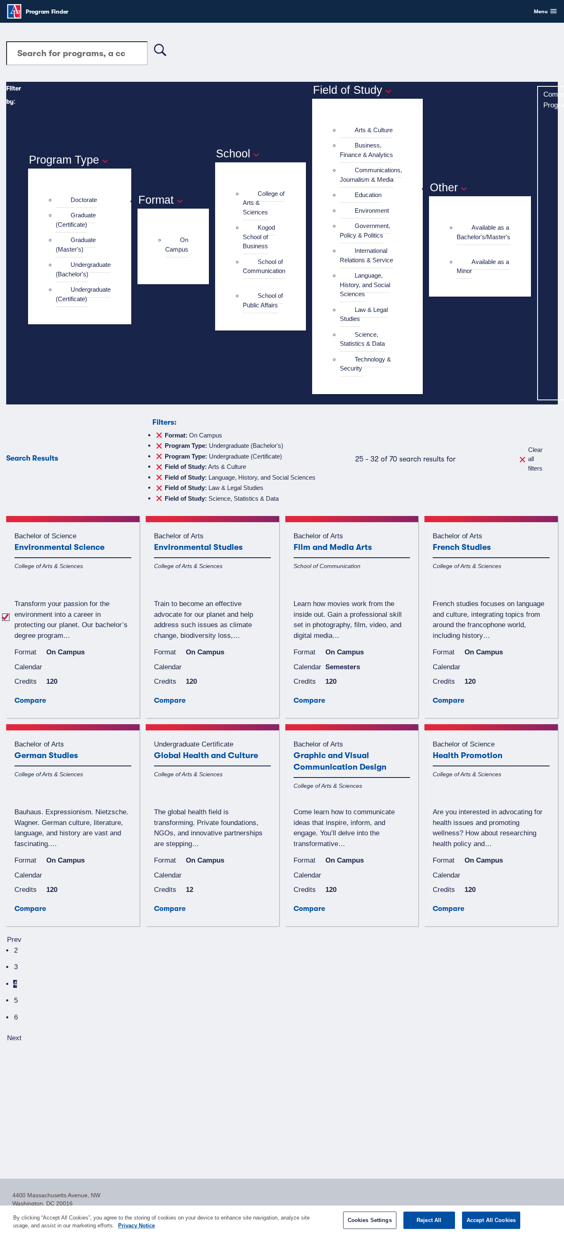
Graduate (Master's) (76, 244)
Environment (372, 210)
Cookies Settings (370, 1220)
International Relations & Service (366, 255)
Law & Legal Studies (364, 314)
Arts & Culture (374, 129)
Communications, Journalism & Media (371, 174)
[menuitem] (83, 200)
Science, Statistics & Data (362, 339)
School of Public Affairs (263, 300)
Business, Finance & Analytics (366, 150)
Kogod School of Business (259, 237)
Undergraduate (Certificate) (83, 294)
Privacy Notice (136, 1225)
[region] (282, 1219)
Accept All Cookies (491, 1220)
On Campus (176, 244)
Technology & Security (365, 364)
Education (368, 194)
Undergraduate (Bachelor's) (83, 269)
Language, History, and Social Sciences (365, 284)
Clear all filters (535, 459)
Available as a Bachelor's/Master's (483, 232)
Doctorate (84, 199)
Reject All (429, 1220)
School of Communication (264, 266)
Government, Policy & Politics (365, 230)
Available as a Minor (483, 266)
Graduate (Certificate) (76, 220)
